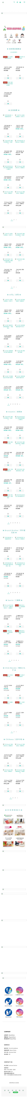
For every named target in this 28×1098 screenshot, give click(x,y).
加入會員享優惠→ (14, 52)
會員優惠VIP (7, 1054)
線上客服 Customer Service (10, 1065)
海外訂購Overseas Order (10, 1052)
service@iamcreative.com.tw (14, 1074)
